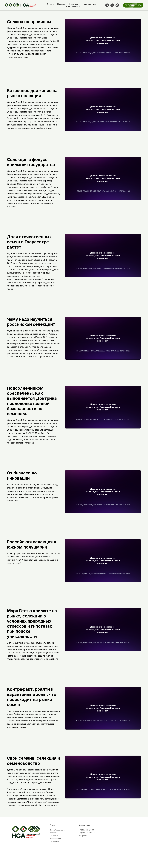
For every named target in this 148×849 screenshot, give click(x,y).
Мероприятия (90, 4)
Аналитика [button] (74, 4)
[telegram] (107, 5)
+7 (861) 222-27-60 (86, 830)
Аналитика (54, 836)
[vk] (112, 5)
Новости (61, 4)
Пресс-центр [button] (72, 6)
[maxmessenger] (117, 5)
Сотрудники (54, 841)
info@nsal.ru (83, 836)
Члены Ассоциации (57, 830)
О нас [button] (49, 4)
